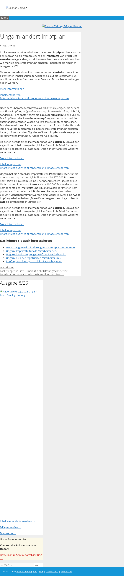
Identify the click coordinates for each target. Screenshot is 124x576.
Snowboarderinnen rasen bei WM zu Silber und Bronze (32, 274)
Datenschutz (52, 571)
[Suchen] (36, 565)
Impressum (66, 571)
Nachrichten (7, 267)
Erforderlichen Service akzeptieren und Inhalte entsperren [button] (34, 98)
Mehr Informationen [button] (12, 89)
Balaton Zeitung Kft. (26, 571)
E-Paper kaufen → (10, 527)
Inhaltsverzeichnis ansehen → (17, 521)
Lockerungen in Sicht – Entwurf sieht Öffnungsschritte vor (33, 271)
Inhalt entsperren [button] (10, 95)
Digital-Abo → (8, 533)
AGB (41, 571)
